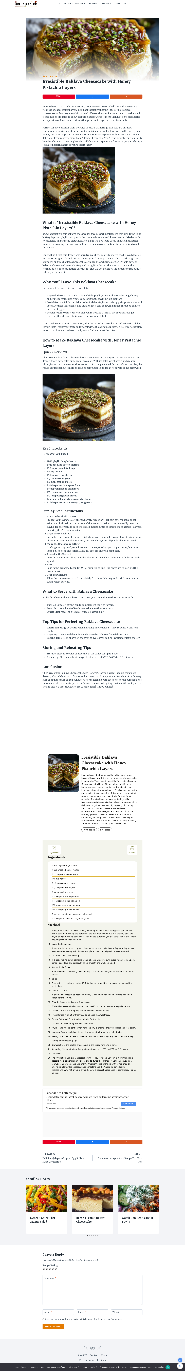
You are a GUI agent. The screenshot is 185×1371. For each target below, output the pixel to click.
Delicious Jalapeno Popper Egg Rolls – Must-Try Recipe (63, 1158)
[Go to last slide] (30, 1209)
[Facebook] (86, 1348)
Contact (94, 1355)
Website (116, 1312)
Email (82, 1312)
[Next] (155, 1209)
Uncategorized (50, 76)
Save (59, 96)
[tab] (87, 1235)
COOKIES (93, 3)
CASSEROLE (106, 3)
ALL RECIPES (66, 3)
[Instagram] (99, 1348)
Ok (168, 1367)
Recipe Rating (50, 1265)
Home (104, 1355)
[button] (133, 865)
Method (132, 852)
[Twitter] (92, 1348)
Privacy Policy (87, 1360)
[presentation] (46, 1198)
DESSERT (80, 3)
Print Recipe (89, 829)
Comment (50, 1278)
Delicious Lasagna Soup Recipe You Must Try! (120, 1158)
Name (48, 1312)
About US (120, 3)
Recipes (101, 1360)
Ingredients (54, 852)
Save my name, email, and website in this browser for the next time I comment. (83, 1319)
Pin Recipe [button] (105, 829)
